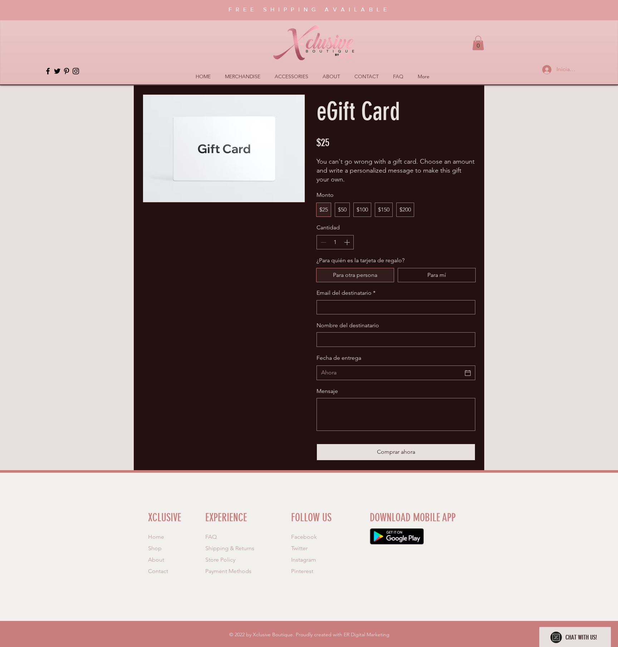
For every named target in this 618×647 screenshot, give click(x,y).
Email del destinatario (346, 292)
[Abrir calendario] (468, 373)
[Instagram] (76, 71)
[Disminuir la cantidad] (323, 242)
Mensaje (327, 391)
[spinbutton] (335, 242)
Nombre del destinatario (348, 325)
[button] (478, 43)
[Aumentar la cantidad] (348, 242)
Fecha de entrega (339, 357)
